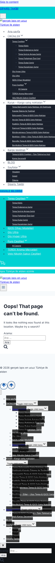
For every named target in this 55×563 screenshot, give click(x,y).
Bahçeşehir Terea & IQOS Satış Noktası (29, 115)
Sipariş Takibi (16, 184)
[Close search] (3, 545)
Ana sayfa (14, 31)
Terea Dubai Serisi (26, 63)
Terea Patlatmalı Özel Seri (29, 58)
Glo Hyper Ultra (18, 71)
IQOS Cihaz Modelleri (21, 80)
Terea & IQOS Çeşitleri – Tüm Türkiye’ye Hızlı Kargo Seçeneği (31, 156)
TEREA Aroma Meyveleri (22, 93)
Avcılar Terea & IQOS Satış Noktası (27, 119)
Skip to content (9, 1)
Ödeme (15, 180)
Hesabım (16, 172)
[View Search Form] (3, 16)
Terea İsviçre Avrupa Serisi (29, 54)
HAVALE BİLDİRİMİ (11, 191)
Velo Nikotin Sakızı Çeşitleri (24, 98)
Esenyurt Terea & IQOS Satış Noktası (27, 128)
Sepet (14, 176)
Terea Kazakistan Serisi (28, 67)
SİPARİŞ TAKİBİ (9, 8)
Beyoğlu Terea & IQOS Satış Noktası (27, 141)
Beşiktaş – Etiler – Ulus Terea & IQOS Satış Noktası (33, 136)
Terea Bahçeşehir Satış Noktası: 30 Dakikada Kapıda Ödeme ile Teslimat (31, 109)
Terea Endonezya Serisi (28, 50)
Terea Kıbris (23, 46)
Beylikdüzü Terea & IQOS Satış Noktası (29, 145)
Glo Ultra (16, 76)
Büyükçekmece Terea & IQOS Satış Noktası (30, 132)
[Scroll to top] (3, 386)
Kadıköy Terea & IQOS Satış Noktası (27, 124)
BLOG (11, 162)
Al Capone (22, 89)
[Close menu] (1, 392)
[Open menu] (3, 287)
